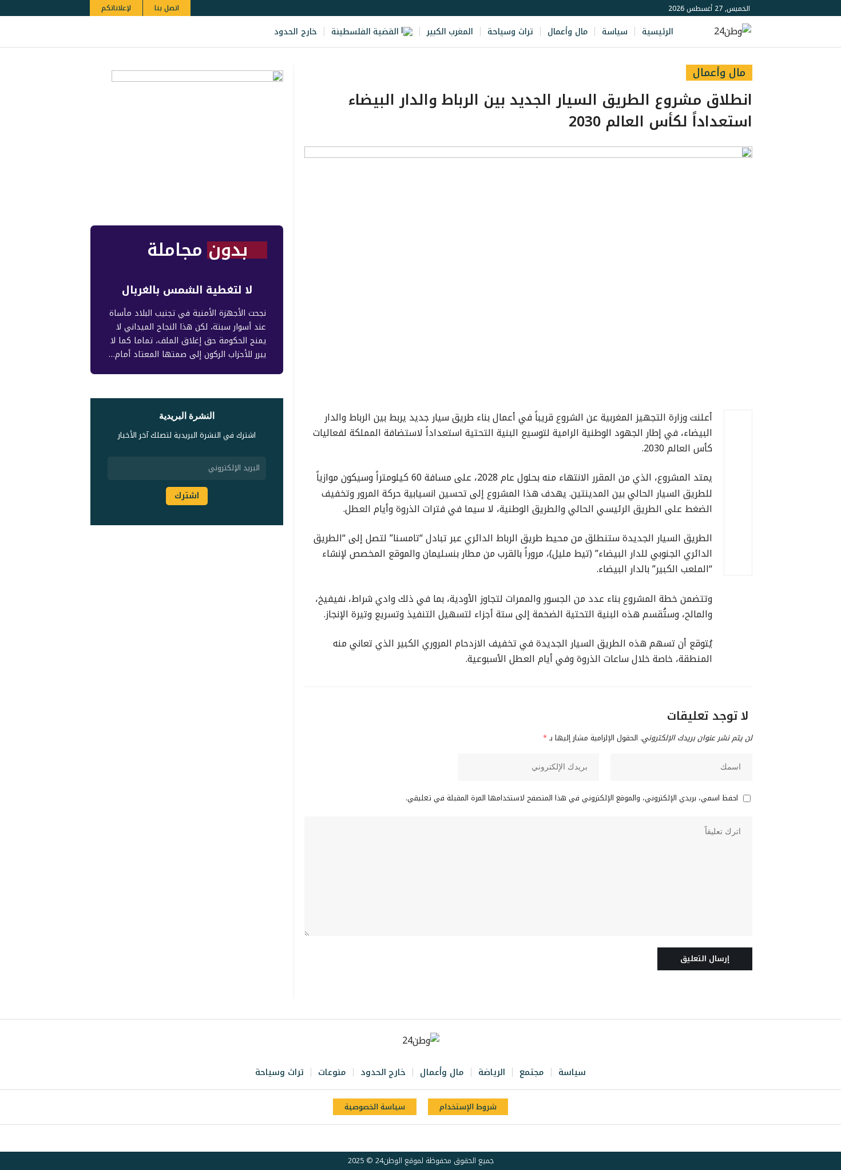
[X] (171, 31)
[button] (100, 31)
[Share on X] (738, 451)
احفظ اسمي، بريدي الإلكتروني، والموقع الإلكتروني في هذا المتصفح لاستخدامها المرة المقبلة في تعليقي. (572, 798)
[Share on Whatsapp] (738, 479)
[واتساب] (133, 31)
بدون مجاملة (197, 250)
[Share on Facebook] (738, 424)
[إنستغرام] (146, 31)
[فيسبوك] (183, 31)
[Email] (738, 506)
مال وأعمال (719, 73)
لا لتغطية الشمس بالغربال (187, 290)
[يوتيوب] (158, 31)
